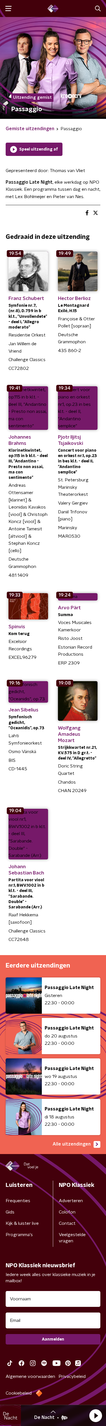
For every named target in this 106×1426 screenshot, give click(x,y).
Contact (67, 1223)
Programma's (19, 1234)
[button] (95, 1415)
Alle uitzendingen (72, 1144)
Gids (10, 1212)
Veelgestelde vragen (72, 1237)
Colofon (67, 1212)
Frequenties (18, 1200)
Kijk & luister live (22, 1223)
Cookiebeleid (19, 1393)
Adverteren (71, 1200)
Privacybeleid (72, 1376)
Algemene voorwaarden (30, 1376)
